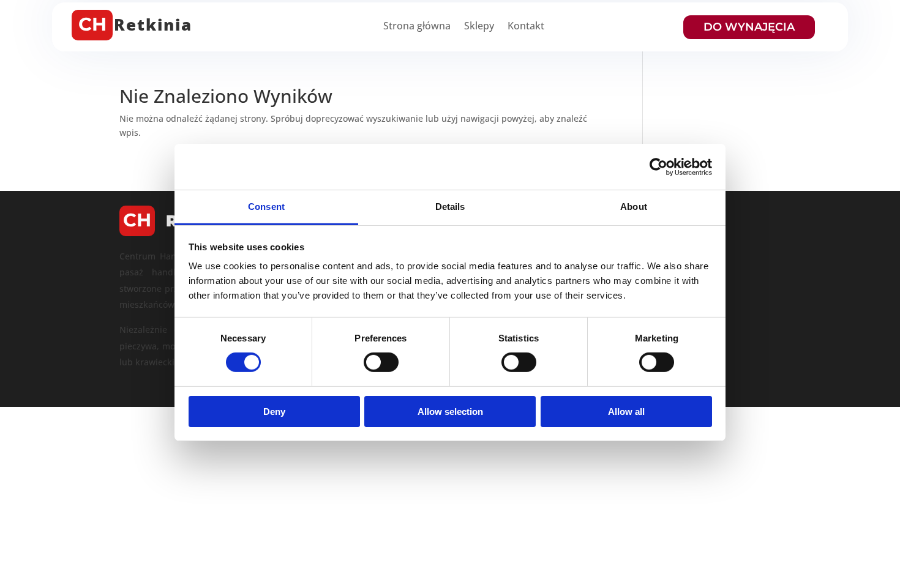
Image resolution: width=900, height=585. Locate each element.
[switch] (381, 362)
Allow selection (450, 411)
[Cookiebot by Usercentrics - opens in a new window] (658, 166)
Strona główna (417, 26)
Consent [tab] (266, 206)
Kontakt (526, 26)
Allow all (626, 411)
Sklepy (479, 26)
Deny (274, 411)
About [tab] (633, 206)
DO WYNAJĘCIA (749, 27)
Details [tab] (450, 206)
